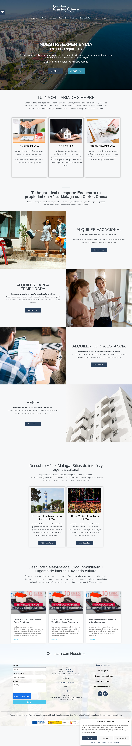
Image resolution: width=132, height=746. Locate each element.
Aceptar (89, 738)
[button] (2, 12)
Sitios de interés (71, 18)
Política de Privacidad (106, 742)
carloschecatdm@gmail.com (66, 691)
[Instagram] (100, 693)
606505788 (61, 682)
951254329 (70, 682)
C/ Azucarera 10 (69, 669)
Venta (44, 18)
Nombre (15, 665)
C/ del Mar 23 (69, 671)
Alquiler (34, 18)
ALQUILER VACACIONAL (99, 229)
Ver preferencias (121, 738)
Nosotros (52, 18)
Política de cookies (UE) (102, 687)
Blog (60, 18)
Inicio (27, 18)
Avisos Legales (116, 742)
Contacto (103, 18)
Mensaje (15, 681)
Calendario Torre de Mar (89, 18)
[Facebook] (105, 693)
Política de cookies (95, 742)
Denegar (106, 738)
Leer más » (17, 640)
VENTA (33, 402)
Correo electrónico (19, 673)
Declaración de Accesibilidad (103, 676)
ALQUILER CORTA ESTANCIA (99, 346)
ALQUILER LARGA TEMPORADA (33, 287)
